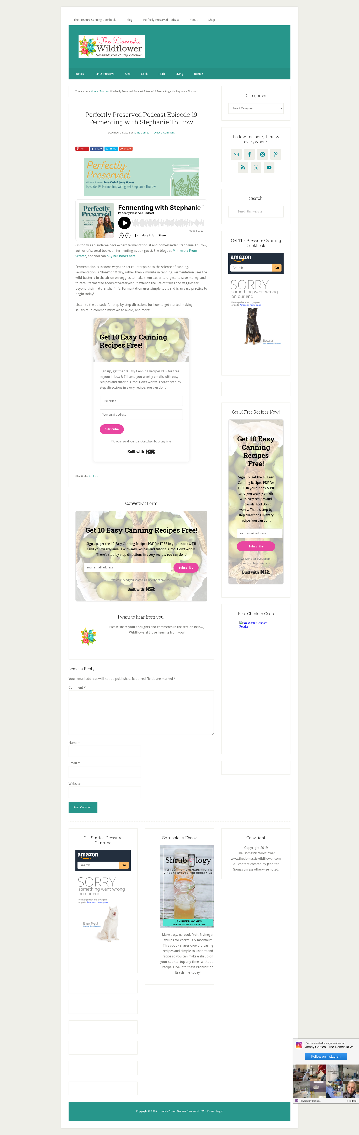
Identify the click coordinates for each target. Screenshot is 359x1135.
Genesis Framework (188, 1111)
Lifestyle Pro (166, 1111)
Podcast (94, 476)
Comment (77, 687)
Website (75, 784)
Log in (219, 1111)
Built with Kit (141, 451)
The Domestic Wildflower (112, 46)
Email (74, 763)
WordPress (208, 1111)
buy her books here (121, 256)
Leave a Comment (164, 132)
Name (74, 743)
